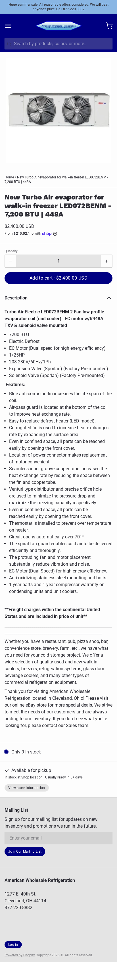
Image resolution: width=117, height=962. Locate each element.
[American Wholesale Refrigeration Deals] (58, 26)
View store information (26, 788)
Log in (13, 945)
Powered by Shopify (20, 955)
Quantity (11, 251)
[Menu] (10, 26)
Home (9, 177)
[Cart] (106, 26)
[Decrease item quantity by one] (10, 261)
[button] (58, 278)
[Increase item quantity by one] (106, 261)
